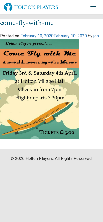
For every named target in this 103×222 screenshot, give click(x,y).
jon (96, 35)
